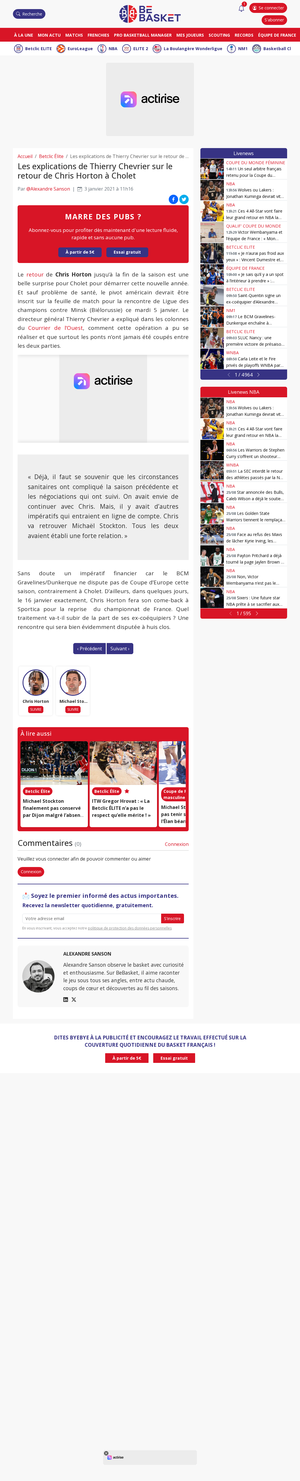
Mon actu (49, 35)
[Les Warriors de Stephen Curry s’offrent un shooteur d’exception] (212, 450)
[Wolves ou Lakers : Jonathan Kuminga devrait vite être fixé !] (212, 190)
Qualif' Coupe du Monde (253, 226)
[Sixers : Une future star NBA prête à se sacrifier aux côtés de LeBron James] (212, 598)
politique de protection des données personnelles (130, 928)
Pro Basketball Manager (143, 35)
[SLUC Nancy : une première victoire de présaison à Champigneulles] (212, 338)
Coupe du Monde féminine (255, 162)
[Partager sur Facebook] (173, 199)
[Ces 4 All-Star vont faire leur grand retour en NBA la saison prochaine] (212, 211)
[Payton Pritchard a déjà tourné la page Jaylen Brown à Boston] (212, 555)
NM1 (243, 48)
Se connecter (271, 8)
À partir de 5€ (80, 252)
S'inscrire (172, 918)
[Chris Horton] (36, 682)
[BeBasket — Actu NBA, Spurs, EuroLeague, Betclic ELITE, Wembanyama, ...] (150, 13)
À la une (23, 35)
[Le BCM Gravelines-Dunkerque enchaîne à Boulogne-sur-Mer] (212, 316)
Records (244, 35)
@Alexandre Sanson (48, 189)
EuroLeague (80, 48)
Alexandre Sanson (87, 954)
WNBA (232, 352)
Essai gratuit (127, 252)
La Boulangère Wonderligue (193, 48)
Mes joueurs (190, 35)
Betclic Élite (51, 156)
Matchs (74, 35)
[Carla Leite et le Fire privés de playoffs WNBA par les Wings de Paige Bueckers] (212, 359)
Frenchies (98, 35)
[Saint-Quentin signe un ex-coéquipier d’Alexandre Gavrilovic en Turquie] (212, 295)
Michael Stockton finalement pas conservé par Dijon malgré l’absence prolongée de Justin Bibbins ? (54, 815)
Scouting (219, 35)
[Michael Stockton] (73, 682)
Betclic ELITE (38, 48)
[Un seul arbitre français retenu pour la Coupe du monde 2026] (212, 169)
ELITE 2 (140, 48)
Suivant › (119, 648)
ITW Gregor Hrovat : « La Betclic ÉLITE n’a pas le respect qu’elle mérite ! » (121, 808)
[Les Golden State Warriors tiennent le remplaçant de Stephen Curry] (212, 513)
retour (35, 274)
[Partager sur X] (184, 199)
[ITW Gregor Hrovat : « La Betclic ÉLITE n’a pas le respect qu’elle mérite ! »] (123, 763)
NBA (113, 48)
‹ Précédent (89, 648)
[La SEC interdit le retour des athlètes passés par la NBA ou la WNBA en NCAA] (212, 471)
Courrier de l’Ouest (55, 328)
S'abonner (274, 20)
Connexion (177, 844)
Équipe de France (277, 35)
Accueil (25, 156)
